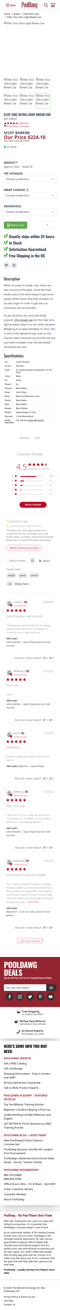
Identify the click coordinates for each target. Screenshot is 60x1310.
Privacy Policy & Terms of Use (19, 1296)
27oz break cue (23, 320)
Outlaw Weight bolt (35, 420)
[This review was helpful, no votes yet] (44, 658)
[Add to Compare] (14, 265)
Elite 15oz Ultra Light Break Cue (24, 17)
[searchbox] (18, 560)
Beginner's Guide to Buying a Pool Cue (27, 1109)
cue (10, 583)
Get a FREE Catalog (15, 1063)
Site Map (8, 1300)
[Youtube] (50, 997)
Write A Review (33, 504)
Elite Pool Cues (31, 13)
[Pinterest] (40, 997)
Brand (16, 13)
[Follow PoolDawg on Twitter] (30, 997)
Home (7, 13)
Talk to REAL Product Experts (21, 1088)
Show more (21, 583)
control (34, 575)
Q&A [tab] (37, 438)
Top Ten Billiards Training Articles (24, 1104)
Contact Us (9, 1304)
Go (51, 987)
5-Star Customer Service (18, 1189)
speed (23, 575)
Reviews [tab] (25, 438)
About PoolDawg (14, 1199)
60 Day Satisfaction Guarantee (22, 1082)
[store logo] (30, 5)
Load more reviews (30, 940)
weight (11, 575)
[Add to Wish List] (6, 265)
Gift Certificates (13, 1068)
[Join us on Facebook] (9, 997)
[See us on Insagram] (20, 997)
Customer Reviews (15, 1194)
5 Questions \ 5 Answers (18, 126)
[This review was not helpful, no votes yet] (50, 658)
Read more (33, 901)
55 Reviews (23, 123)
